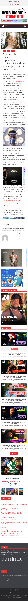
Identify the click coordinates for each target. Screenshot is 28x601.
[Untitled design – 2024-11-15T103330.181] (12, 269)
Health (4, 50)
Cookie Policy (17, 592)
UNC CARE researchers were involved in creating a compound (12, 200)
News (9, 50)
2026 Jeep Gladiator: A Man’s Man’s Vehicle (11, 520)
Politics (13, 50)
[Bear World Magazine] (3, 26)
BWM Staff (15, 72)
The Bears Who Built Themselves (9, 502)
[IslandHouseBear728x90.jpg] (14, 20)
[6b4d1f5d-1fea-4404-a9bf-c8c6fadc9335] (14, 168)
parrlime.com (4, 554)
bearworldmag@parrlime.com (8, 580)
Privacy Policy (10, 592)
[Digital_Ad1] (12, 457)
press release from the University (17, 102)
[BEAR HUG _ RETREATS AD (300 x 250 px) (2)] (12, 478)
